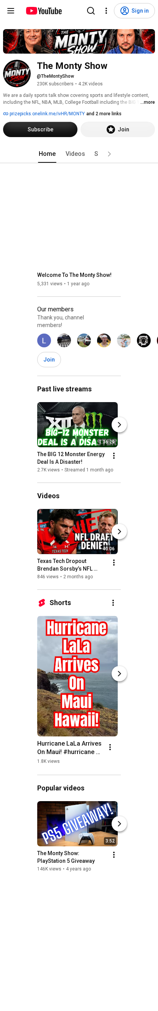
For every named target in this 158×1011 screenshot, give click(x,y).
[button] (109, 154)
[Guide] (10, 10)
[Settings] (106, 10)
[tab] (47, 154)
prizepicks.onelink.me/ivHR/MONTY (46, 113)
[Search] (90, 10)
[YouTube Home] (43, 10)
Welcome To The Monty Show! (74, 275)
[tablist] (79, 154)
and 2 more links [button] (104, 113)
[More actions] (114, 455)
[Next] (119, 424)
